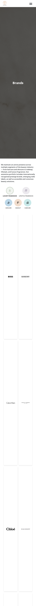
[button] (30, 4)
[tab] (10, 192)
